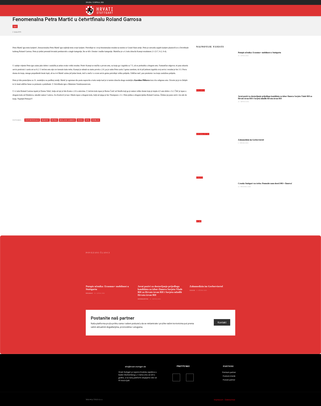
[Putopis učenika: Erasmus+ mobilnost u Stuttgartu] (216, 71)
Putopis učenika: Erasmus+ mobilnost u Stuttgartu (259, 52)
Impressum (218, 399)
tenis (80, 120)
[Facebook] (229, 10)
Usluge (199, 178)
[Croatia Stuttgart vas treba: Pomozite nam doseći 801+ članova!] (216, 202)
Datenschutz (230, 399)
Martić (45, 120)
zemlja (95, 120)
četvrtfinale (32, 120)
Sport (15, 26)
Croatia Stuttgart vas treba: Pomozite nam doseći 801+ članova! (265, 183)
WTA (87, 120)
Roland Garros (67, 120)
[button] (233, 2)
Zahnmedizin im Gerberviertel (251, 140)
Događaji (200, 90)
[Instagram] (233, 10)
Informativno (202, 134)
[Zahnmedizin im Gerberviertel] (216, 159)
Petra (54, 120)
